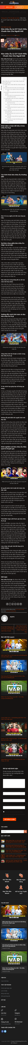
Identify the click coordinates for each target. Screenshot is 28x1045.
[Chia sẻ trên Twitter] (12, 604)
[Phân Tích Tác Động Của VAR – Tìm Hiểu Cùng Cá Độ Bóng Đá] (14, 688)
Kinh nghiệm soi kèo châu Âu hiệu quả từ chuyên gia (14, 111)
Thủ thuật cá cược (14, 11)
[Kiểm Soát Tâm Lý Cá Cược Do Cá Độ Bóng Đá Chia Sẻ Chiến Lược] (14, 646)
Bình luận (6, 777)
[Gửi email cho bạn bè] (15, 604)
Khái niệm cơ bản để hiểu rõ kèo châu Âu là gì (15, 85)
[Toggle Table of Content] (23, 79)
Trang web (6, 804)
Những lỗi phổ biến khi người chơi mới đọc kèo (16, 108)
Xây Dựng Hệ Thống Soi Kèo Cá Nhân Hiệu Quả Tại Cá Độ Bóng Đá (16, 846)
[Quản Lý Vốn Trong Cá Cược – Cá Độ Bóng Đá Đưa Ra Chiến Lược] (14, 729)
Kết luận (7, 122)
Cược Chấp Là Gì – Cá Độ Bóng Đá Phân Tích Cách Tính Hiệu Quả (15, 856)
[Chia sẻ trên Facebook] (10, 604)
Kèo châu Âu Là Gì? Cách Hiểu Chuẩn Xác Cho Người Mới (13, 82)
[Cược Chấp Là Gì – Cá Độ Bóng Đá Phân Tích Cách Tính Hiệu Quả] (14, 708)
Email (5, 797)
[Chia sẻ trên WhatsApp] (7, 604)
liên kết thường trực (11, 611)
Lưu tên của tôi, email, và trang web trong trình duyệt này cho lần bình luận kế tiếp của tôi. (14, 814)
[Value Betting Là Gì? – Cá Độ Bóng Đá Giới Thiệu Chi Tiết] (14, 750)
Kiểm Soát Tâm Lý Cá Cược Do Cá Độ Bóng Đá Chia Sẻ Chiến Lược (15, 841)
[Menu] (2, 2)
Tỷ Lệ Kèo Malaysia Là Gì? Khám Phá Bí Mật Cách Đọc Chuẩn (7, 629)
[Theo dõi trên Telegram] (5, 1031)
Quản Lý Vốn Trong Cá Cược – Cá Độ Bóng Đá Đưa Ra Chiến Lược (16, 861)
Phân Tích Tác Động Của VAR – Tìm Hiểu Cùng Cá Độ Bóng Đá (16, 851)
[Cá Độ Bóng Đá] (14, 2)
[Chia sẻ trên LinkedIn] (20, 604)
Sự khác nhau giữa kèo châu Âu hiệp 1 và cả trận (15, 93)
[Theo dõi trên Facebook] (2, 1031)
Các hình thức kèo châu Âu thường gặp (14, 87)
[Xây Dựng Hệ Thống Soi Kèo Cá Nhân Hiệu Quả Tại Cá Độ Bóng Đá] (14, 667)
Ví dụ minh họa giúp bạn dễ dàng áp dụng (15, 105)
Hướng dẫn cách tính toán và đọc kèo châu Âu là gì (14, 99)
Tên (4, 790)
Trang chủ (5, 11)
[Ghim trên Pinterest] (18, 604)
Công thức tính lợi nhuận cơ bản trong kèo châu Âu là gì (15, 102)
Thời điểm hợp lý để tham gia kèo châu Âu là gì (16, 117)
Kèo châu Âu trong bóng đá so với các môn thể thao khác (15, 96)
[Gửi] (25, 831)
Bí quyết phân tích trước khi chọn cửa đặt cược (15, 114)
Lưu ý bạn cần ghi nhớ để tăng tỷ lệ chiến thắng (15, 120)
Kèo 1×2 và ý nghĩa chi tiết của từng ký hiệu (15, 90)
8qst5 (18, 35)
